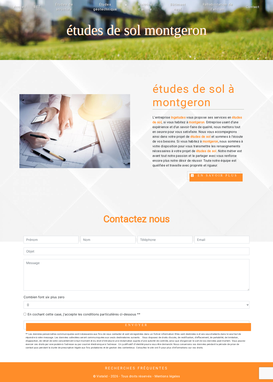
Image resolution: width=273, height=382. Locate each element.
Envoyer (136, 325)
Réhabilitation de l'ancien (218, 7)
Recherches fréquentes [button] (136, 368)
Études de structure (64, 7)
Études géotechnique (105, 7)
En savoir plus (216, 175)
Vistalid (102, 376)
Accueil (20, 7)
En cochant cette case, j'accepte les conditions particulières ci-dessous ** (84, 314)
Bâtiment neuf (178, 7)
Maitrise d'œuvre (145, 7)
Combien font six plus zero (44, 297)
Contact (252, 7)
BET (37, 7)
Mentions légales (167, 376)
